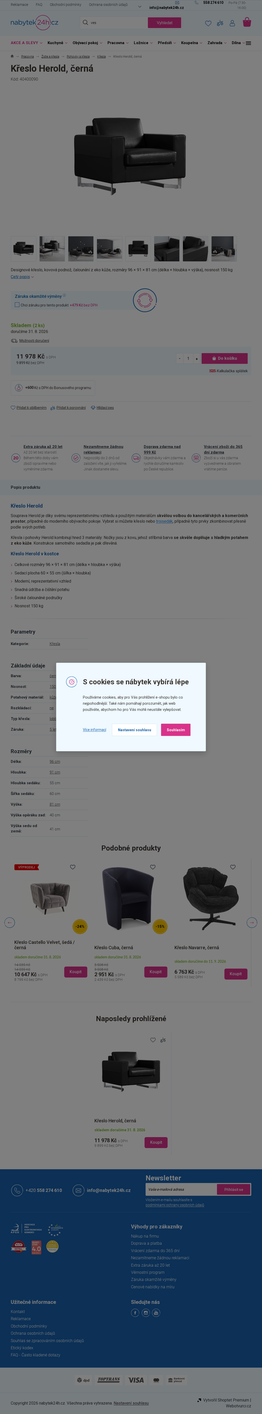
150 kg (53, 686)
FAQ (37, 5)
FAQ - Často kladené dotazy (34, 1355)
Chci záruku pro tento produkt (57, 305)
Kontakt (16, 1311)
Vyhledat (162, 22)
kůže (51, 697)
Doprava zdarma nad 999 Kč (160, 449)
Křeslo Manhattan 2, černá (199, 947)
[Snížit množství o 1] (178, 358)
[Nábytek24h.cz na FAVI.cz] (17, 1249)
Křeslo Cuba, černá (32, 947)
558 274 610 (42, 1190)
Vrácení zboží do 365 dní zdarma (221, 449)
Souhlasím (174, 730)
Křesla (53, 643)
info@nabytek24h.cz (107, 1190)
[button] (49, 967)
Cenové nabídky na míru (151, 1286)
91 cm (53, 772)
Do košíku (225, 358)
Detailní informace (129, 277)
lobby (52, 718)
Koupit (154, 1142)
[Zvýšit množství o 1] (194, 358)
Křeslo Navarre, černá (114, 947)
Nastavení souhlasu (132, 730)
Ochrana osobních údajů (106, 5)
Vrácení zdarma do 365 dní (153, 1250)
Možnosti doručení (32, 341)
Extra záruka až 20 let (41, 446)
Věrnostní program (146, 1272)
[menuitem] (23, 43)
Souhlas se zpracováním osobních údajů (45, 1340)
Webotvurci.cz (236, 1406)
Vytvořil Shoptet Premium (224, 1400)
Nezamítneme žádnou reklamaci (102, 449)
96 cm (53, 761)
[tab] (23, 487)
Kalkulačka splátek (230, 371)
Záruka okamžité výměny (152, 1279)
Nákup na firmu (143, 1236)
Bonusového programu (70, 387)
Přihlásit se (231, 1189)
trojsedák (162, 521)
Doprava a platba (144, 1243)
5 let (51, 729)
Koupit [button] (74, 971)
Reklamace (17, 5)
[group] (49, 923)
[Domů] (10, 57)
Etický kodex (20, 1347)
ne (50, 708)
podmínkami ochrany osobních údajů (173, 1205)
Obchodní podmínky (64, 5)
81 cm (53, 804)
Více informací (92, 730)
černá (52, 676)
